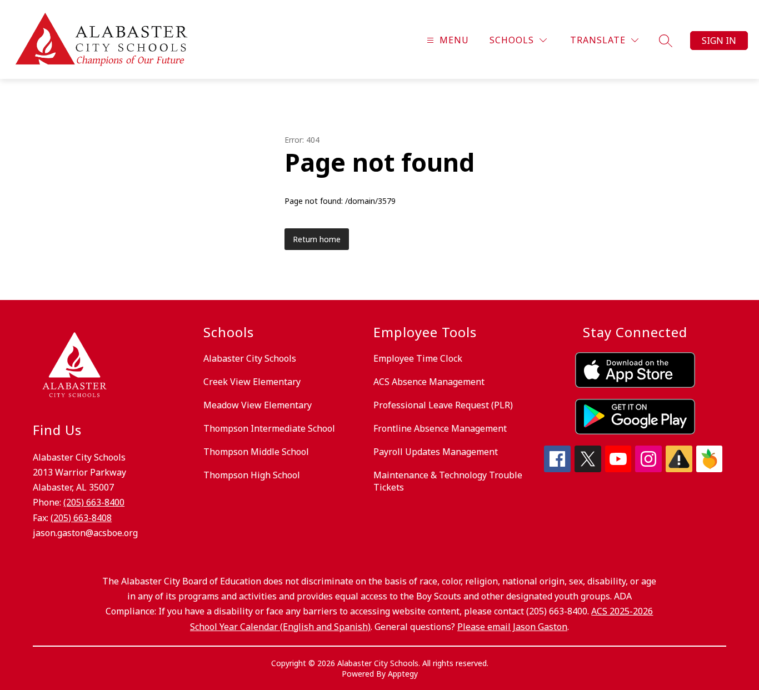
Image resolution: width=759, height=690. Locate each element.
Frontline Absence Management (440, 428)
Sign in (719, 40)
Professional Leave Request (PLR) (443, 405)
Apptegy (403, 673)
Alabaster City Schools (249, 358)
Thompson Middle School (256, 452)
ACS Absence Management (429, 382)
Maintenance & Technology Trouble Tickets (447, 481)
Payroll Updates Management (435, 452)
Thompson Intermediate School (269, 428)
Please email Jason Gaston (512, 627)
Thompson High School (251, 475)
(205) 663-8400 (93, 502)
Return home (317, 239)
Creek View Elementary (252, 382)
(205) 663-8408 (81, 518)
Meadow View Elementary (257, 405)
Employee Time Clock (417, 358)
